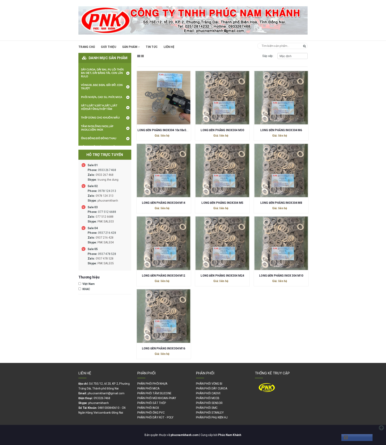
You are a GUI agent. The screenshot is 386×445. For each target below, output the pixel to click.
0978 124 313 (103, 195)
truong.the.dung (108, 179)
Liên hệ (169, 46)
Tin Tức (152, 46)
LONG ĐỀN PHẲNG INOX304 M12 (163, 275)
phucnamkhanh (108, 200)
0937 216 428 (102, 237)
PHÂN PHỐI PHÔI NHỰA (152, 383)
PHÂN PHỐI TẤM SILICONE (154, 393)
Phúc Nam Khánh (229, 435)
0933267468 (102, 398)
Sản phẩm (130, 46)
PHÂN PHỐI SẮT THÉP (151, 403)
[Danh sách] (142, 59)
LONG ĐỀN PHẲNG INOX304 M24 (222, 275)
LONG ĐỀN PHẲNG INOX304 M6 (281, 130)
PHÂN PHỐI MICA (148, 388)
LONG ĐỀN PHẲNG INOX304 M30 (222, 130)
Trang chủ (86, 46)
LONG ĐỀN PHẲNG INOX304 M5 (222, 202)
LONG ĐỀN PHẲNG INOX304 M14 (163, 202)
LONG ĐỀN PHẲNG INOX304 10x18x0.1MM (166, 130)
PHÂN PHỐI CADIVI (208, 393)
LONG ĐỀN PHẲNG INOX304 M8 (281, 202)
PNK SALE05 (106, 263)
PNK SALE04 (106, 242)
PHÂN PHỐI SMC (207, 407)
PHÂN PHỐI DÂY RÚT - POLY (155, 417)
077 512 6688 (102, 216)
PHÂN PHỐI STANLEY (210, 412)
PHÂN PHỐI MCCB (208, 398)
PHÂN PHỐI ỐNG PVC (151, 412)
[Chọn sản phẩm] (159, 97)
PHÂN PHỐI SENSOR (209, 403)
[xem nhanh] (168, 97)
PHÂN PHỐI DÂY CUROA (211, 388)
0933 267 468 (103, 174)
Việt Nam (88, 283)
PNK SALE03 (106, 221)
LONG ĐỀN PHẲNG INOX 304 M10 (281, 275)
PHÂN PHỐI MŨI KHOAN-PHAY (156, 398)
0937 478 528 (102, 258)
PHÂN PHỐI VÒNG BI (209, 383)
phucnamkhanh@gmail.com (106, 393)
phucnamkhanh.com (185, 435)
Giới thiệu (108, 46)
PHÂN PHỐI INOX (148, 407)
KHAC (86, 289)
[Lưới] (138, 59)
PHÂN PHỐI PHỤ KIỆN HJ (212, 417)
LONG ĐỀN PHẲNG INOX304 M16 (163, 348)
